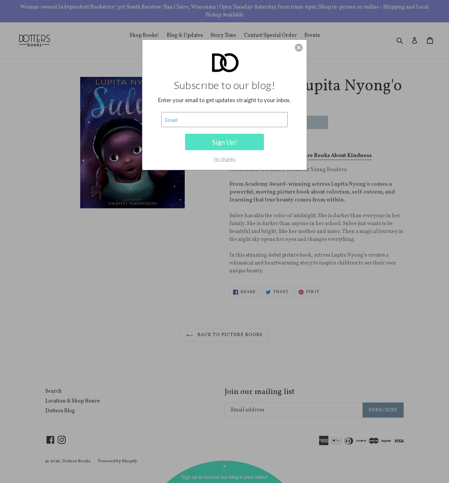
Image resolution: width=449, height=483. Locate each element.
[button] (299, 48)
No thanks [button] (225, 159)
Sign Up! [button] (224, 142)
